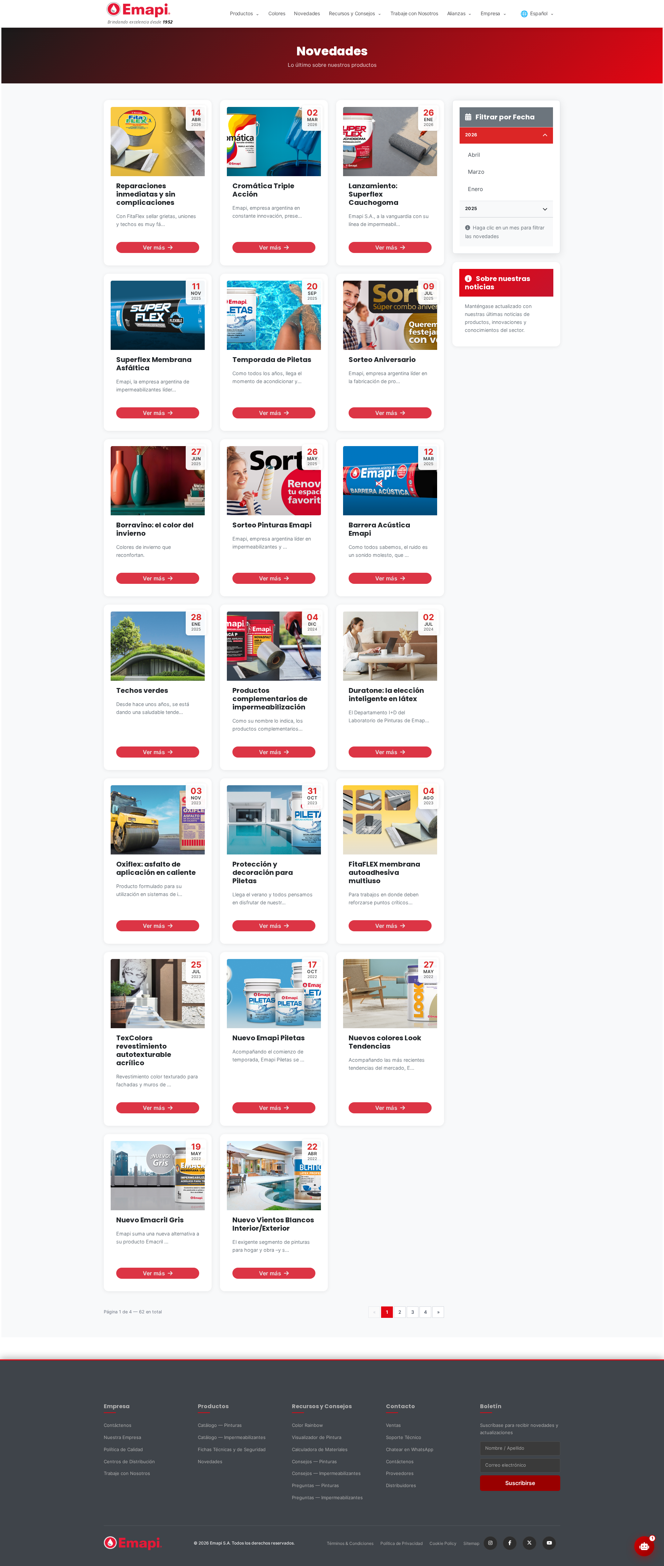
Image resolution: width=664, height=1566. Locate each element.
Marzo (476, 171)
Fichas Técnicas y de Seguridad (232, 1449)
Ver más (154, 247)
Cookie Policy (443, 1543)
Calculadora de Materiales (320, 1449)
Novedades (307, 13)
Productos (244, 13)
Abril (474, 154)
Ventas (393, 1425)
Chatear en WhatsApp (409, 1449)
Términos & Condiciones (350, 1543)
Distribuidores (401, 1485)
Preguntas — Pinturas (315, 1485)
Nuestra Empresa (122, 1437)
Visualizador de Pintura (316, 1437)
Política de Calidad (123, 1449)
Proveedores (400, 1473)
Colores (276, 13)
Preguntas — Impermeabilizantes (327, 1497)
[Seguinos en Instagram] (490, 1543)
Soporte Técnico (403, 1437)
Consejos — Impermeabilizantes (326, 1473)
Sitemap (471, 1543)
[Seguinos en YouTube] (549, 1543)
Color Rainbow (307, 1425)
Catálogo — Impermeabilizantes (232, 1437)
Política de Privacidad (401, 1543)
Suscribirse (520, 1482)
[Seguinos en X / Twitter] (529, 1543)
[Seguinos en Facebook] (510, 1543)
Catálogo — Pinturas (220, 1425)
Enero (475, 188)
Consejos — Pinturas (314, 1461)
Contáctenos (117, 1425)
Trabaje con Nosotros (414, 13)
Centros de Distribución (129, 1461)
